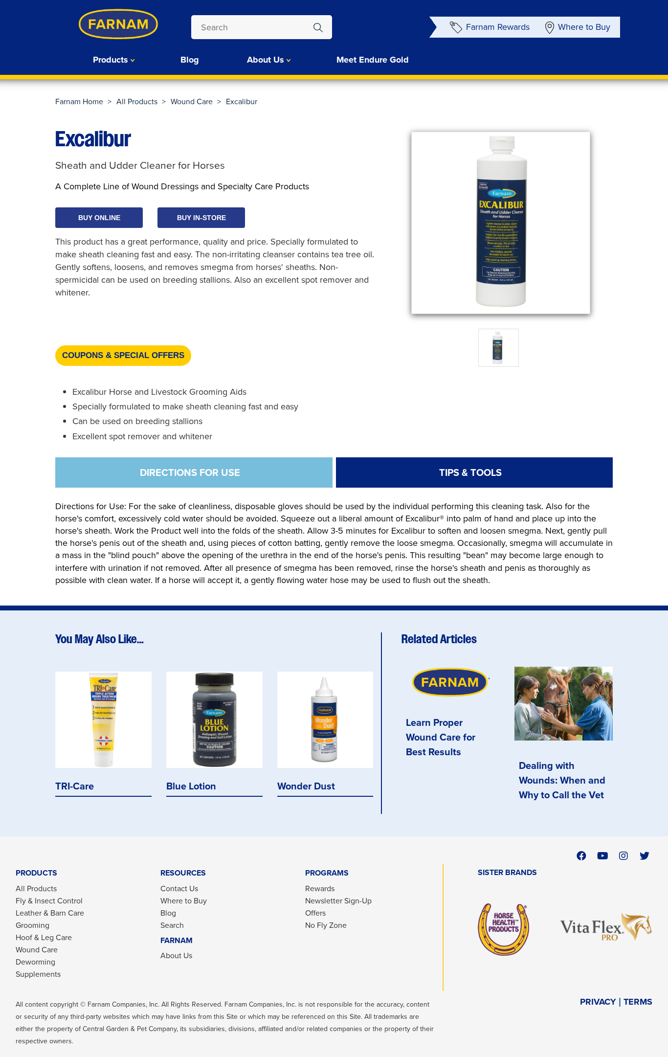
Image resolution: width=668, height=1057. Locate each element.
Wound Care (192, 101)
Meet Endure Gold (372, 59)
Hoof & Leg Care (44, 937)
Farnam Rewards (498, 27)
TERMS (637, 1002)
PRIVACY (598, 1002)
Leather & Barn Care (50, 912)
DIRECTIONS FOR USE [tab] (190, 472)
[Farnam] (99, 24)
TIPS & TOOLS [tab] (470, 472)
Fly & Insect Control (49, 900)
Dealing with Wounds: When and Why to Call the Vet (562, 780)
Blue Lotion (191, 785)
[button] (99, 217)
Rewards (319, 888)
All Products (136, 101)
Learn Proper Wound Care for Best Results (440, 737)
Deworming (35, 961)
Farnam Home (79, 101)
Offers (315, 912)
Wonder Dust (306, 785)
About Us (176, 955)
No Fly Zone (326, 925)
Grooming (32, 925)
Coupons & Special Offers (123, 355)
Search (172, 925)
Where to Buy (584, 27)
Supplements (38, 973)
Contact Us (179, 888)
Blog (189, 59)
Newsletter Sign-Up (338, 900)
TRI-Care (74, 785)
